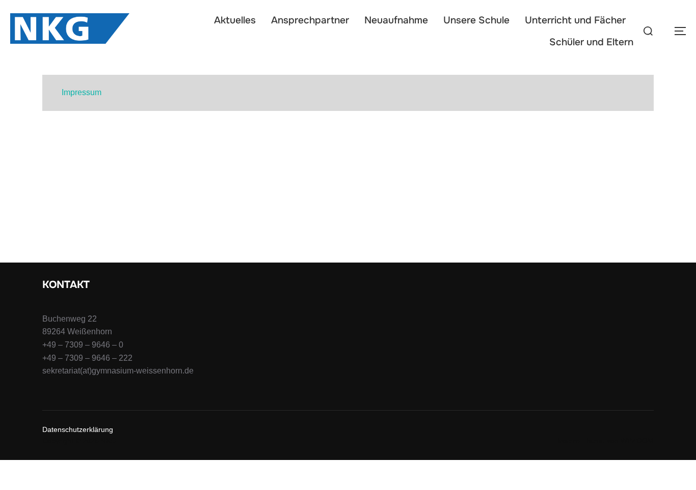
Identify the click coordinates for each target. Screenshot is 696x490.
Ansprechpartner (310, 20)
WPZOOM (637, 441)
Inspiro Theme (581, 441)
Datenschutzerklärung (77, 429)
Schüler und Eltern (591, 42)
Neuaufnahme (396, 20)
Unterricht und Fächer (575, 20)
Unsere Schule (476, 20)
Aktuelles (235, 20)
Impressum (81, 92)
